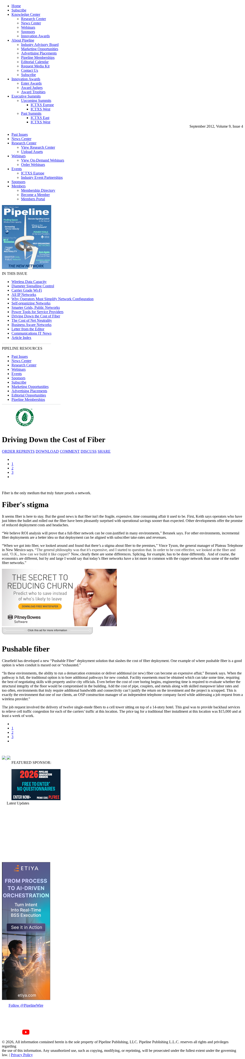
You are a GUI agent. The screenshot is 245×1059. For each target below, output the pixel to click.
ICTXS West (40, 109)
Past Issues (19, 134)
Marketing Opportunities (39, 49)
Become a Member (35, 195)
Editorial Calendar (35, 62)
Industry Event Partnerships (42, 177)
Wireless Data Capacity (29, 282)
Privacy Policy (22, 1055)
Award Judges (32, 88)
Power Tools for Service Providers (37, 312)
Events (16, 169)
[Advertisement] (26, 834)
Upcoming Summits (36, 100)
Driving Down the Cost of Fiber (35, 316)
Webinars (28, 27)
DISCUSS (89, 451)
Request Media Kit (35, 66)
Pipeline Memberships (38, 57)
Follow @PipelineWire (26, 1005)
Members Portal (33, 199)
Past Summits (31, 113)
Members (18, 186)
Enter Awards (31, 83)
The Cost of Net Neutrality (31, 320)
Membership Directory (38, 190)
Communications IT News (31, 333)
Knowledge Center (25, 14)
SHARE (104, 451)
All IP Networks (23, 295)
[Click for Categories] (36, 799)
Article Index (21, 338)
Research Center (33, 19)
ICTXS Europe (42, 105)
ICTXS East (40, 118)
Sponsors (28, 32)
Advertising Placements (39, 53)
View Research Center (38, 147)
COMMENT (70, 451)
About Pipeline (22, 40)
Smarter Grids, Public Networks (35, 307)
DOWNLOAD (47, 451)
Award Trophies (33, 92)
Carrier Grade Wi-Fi (26, 290)
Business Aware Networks (31, 325)
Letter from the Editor (27, 329)
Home (16, 6)
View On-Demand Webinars (42, 160)
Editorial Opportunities (28, 395)
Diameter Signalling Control (32, 286)
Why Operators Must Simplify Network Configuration (52, 299)
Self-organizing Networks (30, 303)
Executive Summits (26, 96)
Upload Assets (32, 152)
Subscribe (18, 10)
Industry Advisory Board (40, 45)
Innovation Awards (35, 36)
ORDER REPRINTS (18, 451)
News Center (31, 23)
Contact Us (29, 70)
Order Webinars (33, 165)
